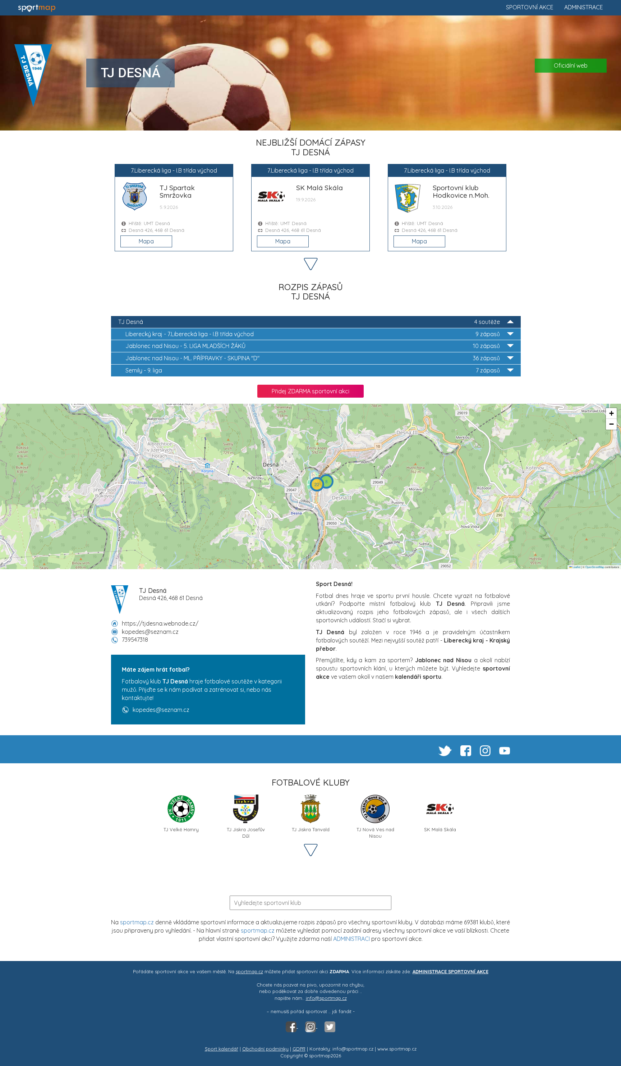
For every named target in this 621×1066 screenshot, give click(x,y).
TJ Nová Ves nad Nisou (375, 832)
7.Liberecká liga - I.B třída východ (312, 334)
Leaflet (576, 567)
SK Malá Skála (440, 829)
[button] (326, 481)
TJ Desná (309, 321)
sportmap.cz (137, 922)
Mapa (146, 241)
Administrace (583, 7)
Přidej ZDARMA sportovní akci (310, 391)
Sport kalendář (221, 1049)
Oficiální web (571, 65)
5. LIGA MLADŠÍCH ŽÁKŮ (312, 345)
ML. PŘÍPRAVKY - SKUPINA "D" (312, 358)
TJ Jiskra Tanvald (311, 829)
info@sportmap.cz (326, 998)
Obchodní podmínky (265, 1049)
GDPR (299, 1049)
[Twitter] (330, 1026)
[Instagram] (311, 1026)
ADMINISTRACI (351, 938)
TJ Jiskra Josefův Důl (246, 832)
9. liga (312, 370)
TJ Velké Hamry (181, 829)
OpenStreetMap (594, 567)
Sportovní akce (529, 7)
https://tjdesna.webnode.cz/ (160, 623)
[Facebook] (292, 1026)
